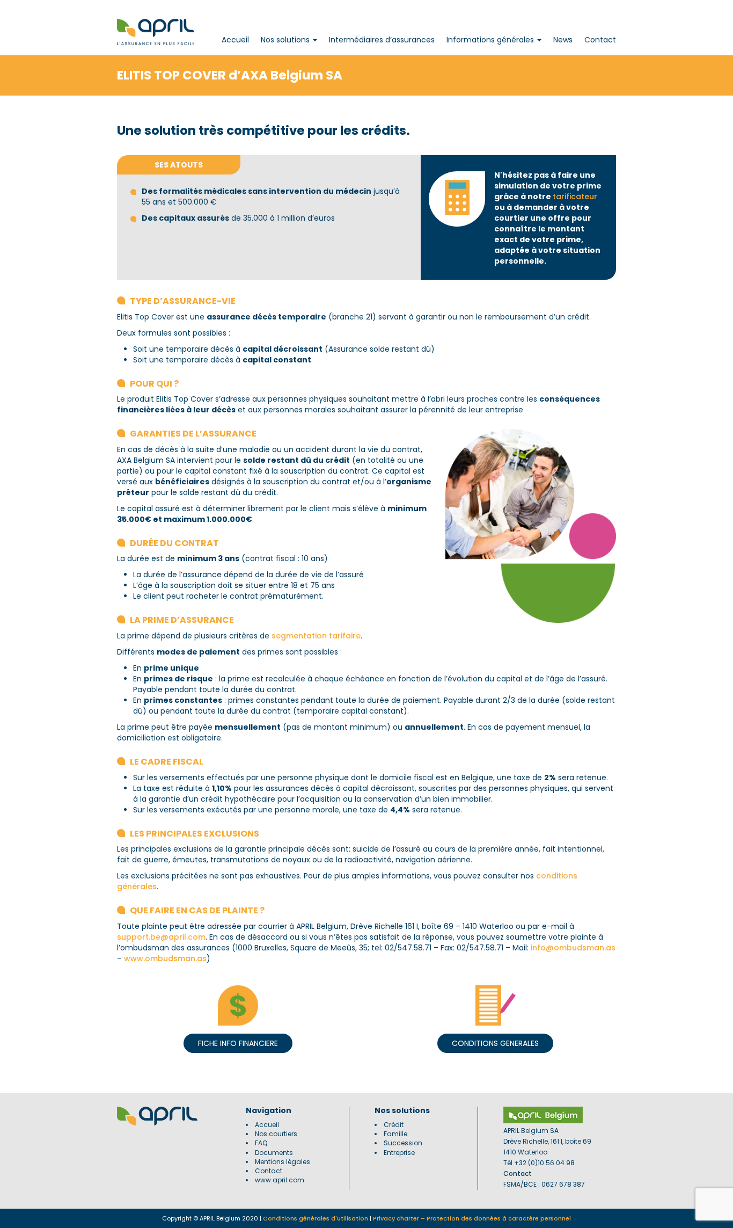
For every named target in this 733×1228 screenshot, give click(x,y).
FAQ (261, 1142)
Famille (395, 1133)
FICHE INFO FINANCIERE (238, 1043)
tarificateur (575, 196)
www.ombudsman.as (165, 958)
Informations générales (491, 39)
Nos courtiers (276, 1133)
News (563, 39)
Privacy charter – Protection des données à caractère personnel (472, 1218)
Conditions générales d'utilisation (315, 1218)
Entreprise (399, 1152)
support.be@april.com (161, 937)
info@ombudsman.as (573, 947)
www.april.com (279, 1180)
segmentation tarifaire (316, 635)
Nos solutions (286, 39)
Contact (600, 39)
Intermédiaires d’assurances (382, 39)
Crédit (394, 1124)
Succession (403, 1142)
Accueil (235, 39)
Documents (274, 1152)
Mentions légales (282, 1161)
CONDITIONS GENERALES (495, 1043)
